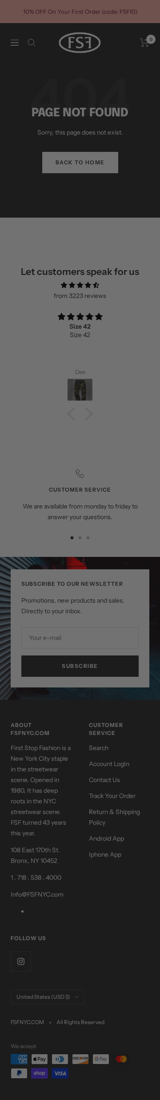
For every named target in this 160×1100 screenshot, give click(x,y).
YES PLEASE (108, 556)
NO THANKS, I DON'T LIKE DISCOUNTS (108, 565)
